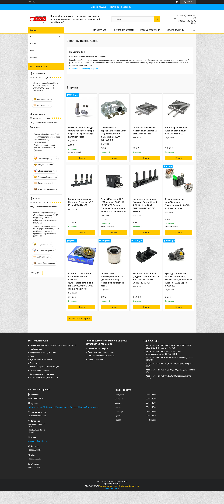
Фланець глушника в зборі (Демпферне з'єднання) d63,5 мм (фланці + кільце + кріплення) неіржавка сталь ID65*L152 (46, 231)
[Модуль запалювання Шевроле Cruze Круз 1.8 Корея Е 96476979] (81, 180)
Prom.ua (124, 481)
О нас (32, 50)
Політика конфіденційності (129, 486)
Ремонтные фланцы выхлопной (101, 356)
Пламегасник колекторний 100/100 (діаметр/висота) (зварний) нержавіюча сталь (112, 279)
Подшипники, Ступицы (39, 370)
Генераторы (35, 363)
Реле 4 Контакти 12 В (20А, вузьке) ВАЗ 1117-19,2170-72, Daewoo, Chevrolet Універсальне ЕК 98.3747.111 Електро (113, 205)
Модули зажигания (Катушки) (43, 352)
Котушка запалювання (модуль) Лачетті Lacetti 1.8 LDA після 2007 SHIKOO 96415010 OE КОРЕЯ (145, 205)
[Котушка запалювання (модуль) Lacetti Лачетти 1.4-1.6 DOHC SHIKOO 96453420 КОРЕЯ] (146, 254)
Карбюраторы (36, 349)
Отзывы (33, 57)
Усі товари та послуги (78, 319)
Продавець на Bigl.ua (112, 484)
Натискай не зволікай (120, 7)
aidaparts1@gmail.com (37, 441)
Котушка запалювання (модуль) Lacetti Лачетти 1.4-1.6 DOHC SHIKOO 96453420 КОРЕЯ (146, 278)
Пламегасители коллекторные (101, 352)
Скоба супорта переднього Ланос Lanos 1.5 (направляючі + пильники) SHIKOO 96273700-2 (114, 133)
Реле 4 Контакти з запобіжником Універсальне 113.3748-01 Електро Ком (177, 204)
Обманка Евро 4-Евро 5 (98, 349)
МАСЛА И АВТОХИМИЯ (150, 30)
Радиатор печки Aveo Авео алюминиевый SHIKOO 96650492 (176, 130)
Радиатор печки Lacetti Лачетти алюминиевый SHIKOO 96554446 (145, 130)
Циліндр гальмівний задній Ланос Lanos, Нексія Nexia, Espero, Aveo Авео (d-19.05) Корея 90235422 (178, 279)
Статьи (33, 44)
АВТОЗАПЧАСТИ (100, 30)
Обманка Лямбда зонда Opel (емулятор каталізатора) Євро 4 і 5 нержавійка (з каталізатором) (47, 138)
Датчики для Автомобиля (41, 360)
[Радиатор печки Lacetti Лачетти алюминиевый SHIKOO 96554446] (146, 109)
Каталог (33, 37)
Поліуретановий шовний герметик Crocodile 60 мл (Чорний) (44, 147)
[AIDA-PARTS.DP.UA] (38, 19)
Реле (32, 356)
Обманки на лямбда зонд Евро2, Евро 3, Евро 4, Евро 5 (53, 345)
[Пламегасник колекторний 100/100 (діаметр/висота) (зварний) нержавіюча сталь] (114, 254)
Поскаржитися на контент (108, 486)
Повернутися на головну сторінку (83, 69)
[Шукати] (157, 19)
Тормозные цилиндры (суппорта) (44, 377)
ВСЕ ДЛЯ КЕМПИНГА (175, 30)
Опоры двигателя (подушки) (42, 374)
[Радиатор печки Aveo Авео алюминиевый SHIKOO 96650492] (178, 109)
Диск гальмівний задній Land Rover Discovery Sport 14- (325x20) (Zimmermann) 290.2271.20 (45, 87)
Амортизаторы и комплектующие (44, 367)
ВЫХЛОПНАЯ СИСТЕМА (124, 30)
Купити (82, 158)
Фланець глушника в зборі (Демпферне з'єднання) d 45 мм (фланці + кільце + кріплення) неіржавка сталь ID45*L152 (45, 218)
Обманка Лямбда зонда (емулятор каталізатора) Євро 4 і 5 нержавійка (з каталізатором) (81, 132)
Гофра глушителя (95, 359)
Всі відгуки (35, 273)
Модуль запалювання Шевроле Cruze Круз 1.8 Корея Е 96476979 (80, 202)
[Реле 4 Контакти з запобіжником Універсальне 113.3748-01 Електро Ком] (178, 180)
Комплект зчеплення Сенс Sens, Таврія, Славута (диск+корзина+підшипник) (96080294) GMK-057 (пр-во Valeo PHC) (81, 281)
